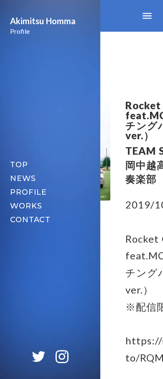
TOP (19, 164)
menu (147, 16)
